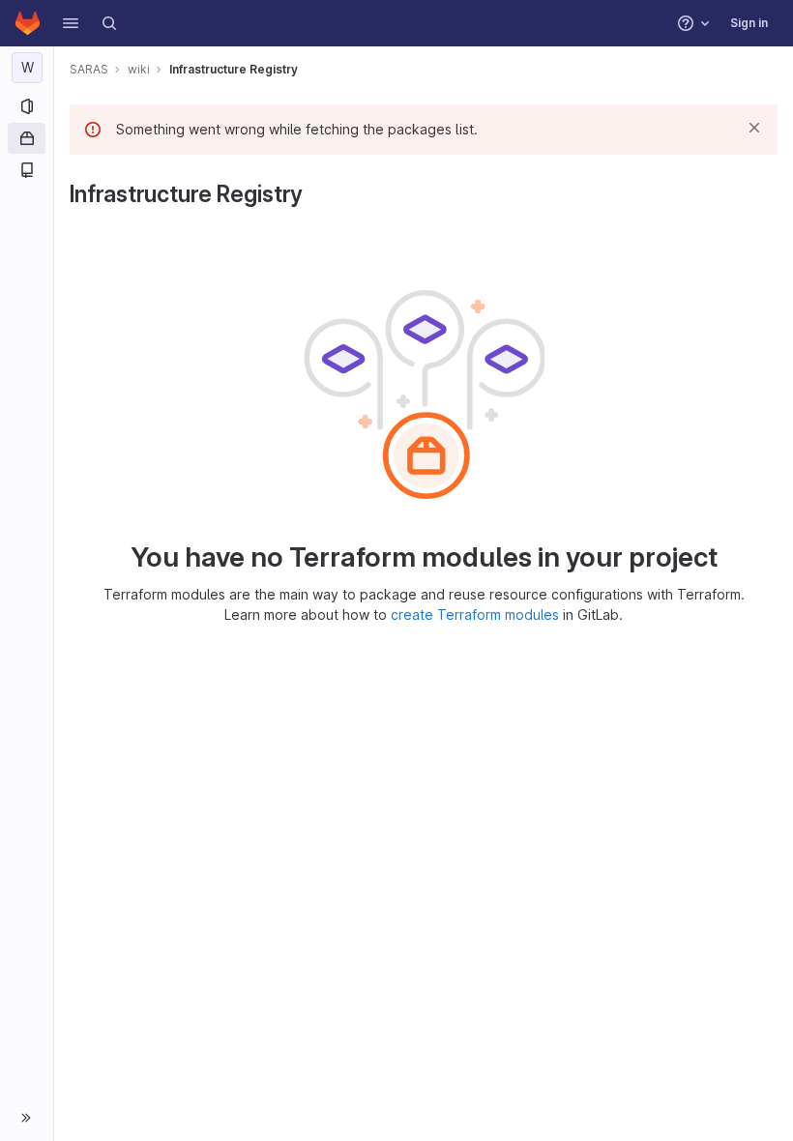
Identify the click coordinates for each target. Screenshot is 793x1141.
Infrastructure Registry (233, 69)
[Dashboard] (27, 23)
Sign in (749, 22)
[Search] (109, 23)
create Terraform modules (475, 614)
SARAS (89, 69)
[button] (70, 23)
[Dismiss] (754, 127)
